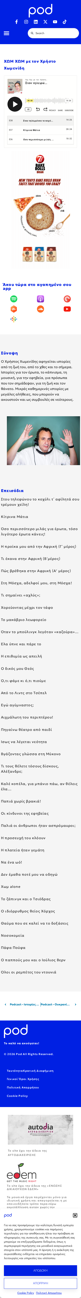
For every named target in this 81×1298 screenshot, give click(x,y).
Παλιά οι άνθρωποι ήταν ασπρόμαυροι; (38, 825)
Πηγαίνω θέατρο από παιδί (26, 729)
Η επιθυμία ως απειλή (21, 656)
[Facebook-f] (16, 21)
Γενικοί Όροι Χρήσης (23, 1079)
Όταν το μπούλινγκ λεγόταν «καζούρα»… (40, 632)
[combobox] (53, 33)
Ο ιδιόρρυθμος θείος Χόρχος (28, 911)
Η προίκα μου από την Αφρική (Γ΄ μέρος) (38, 546)
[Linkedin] (35, 21)
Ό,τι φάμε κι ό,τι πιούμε (23, 680)
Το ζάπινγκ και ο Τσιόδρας (26, 899)
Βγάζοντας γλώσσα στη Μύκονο (31, 754)
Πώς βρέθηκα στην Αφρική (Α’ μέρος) (36, 571)
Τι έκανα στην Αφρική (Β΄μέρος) (30, 558)
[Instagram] (26, 21)
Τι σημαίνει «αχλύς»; (20, 595)
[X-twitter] (45, 21)
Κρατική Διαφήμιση (38, 1071)
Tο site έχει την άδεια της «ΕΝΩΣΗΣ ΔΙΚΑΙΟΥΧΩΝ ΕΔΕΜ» (34, 1187)
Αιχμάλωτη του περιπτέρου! (27, 717)
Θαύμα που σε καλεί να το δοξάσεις (35, 923)
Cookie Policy (25, 1293)
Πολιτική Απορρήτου (49, 1293)
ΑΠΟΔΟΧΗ (40, 1270)
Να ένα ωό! (11, 862)
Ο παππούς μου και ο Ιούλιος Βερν (33, 960)
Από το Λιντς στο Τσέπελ (24, 693)
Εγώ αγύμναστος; (17, 705)
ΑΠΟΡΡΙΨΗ (40, 1283)
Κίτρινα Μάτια (15, 516)
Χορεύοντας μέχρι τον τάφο (27, 607)
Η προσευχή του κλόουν (23, 838)
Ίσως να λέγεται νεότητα (24, 741)
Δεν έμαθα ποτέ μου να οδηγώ (29, 874)
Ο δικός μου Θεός (17, 668)
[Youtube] (55, 21)
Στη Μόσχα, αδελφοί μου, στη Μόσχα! (36, 583)
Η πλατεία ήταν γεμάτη (22, 850)
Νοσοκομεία (12, 935)
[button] (75, 1215)
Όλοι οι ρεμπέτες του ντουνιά (29, 972)
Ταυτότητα (15, 1071)
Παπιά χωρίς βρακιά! (21, 801)
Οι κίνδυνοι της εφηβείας (25, 813)
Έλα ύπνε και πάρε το (21, 644)
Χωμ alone (10, 886)
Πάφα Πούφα (13, 947)
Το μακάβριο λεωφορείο (23, 619)
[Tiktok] (64, 21)
